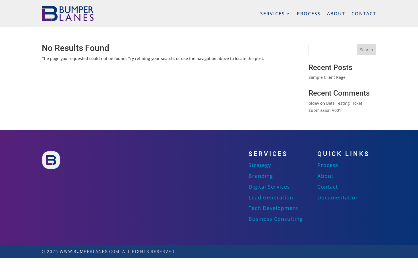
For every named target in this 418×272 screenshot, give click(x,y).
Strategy (260, 165)
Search (366, 49)
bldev (314, 103)
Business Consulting (276, 218)
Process (309, 14)
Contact (363, 14)
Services (272, 14)
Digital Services (269, 186)
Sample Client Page (327, 77)
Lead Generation (271, 197)
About (336, 14)
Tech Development (273, 208)
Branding (261, 175)
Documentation (338, 197)
